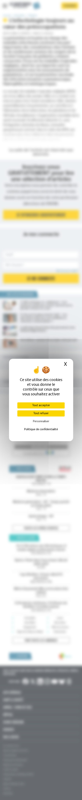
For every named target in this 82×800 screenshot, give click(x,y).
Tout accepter (41, 405)
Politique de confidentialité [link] (41, 429)
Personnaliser (41, 421)
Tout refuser (41, 413)
